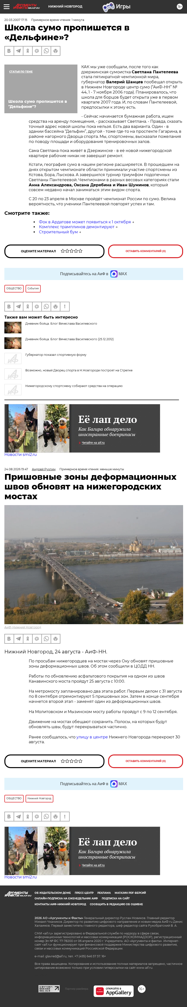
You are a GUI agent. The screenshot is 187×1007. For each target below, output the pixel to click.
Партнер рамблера (76, 988)
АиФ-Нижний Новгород (22, 627)
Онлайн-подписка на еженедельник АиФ (66, 898)
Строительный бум (58, 232)
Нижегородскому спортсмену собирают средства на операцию (73, 386)
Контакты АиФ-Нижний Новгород (60, 904)
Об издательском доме (53, 892)
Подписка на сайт (116, 898)
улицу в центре (92, 737)
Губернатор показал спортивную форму (55, 355)
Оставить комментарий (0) (146, 251)
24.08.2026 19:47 (16, 469)
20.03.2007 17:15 (15, 20)
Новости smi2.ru (20, 454)
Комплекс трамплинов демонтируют (76, 227)
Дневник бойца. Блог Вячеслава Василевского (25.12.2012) (69, 339)
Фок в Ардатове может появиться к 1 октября (85, 222)
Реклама (104, 892)
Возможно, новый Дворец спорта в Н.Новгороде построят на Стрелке (78, 370)
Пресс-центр (84, 892)
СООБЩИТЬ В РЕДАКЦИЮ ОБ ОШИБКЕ (116, 904)
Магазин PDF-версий (130, 892)
